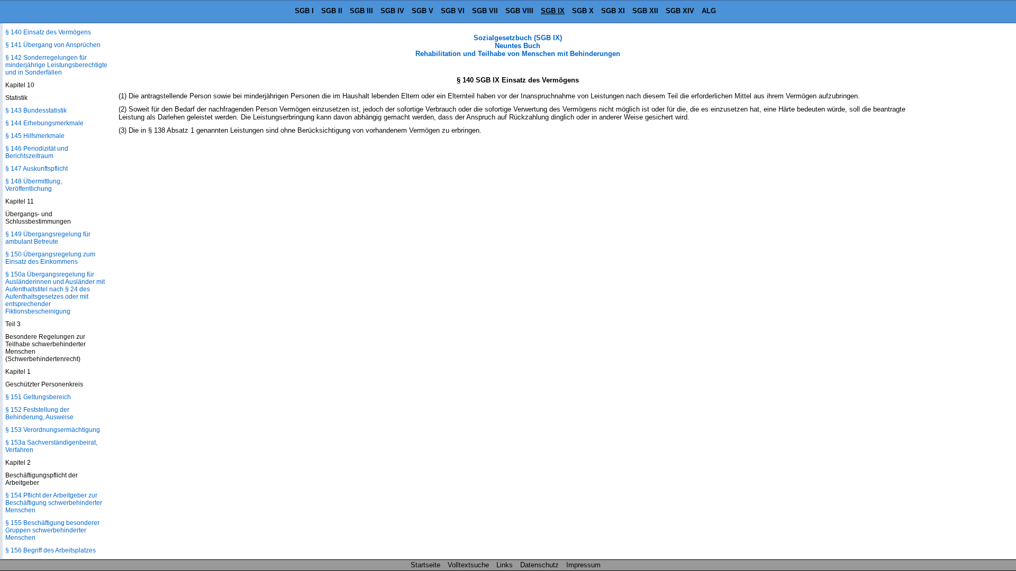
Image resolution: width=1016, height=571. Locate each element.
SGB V (422, 11)
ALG (709, 11)
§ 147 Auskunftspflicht (36, 168)
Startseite (425, 565)
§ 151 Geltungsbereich (38, 397)
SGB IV (392, 11)
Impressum (583, 565)
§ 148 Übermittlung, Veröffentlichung (33, 185)
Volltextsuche (468, 565)
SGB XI (613, 11)
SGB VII (485, 11)
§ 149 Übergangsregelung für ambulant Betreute (47, 238)
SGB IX (553, 11)
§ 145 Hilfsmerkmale (35, 136)
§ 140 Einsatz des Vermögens (48, 32)
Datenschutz (539, 565)
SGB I (304, 11)
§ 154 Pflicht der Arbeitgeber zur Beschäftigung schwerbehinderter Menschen (53, 503)
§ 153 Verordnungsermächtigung (52, 430)
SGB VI (453, 11)
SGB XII (645, 11)
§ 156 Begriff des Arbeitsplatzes (50, 550)
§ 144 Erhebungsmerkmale (44, 123)
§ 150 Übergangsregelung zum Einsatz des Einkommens (50, 258)
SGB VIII (519, 11)
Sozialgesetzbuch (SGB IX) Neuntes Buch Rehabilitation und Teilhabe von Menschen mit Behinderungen (517, 46)
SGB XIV (680, 11)
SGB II (331, 11)
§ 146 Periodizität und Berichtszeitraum (36, 152)
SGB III (361, 11)
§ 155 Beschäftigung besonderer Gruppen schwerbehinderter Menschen (52, 530)
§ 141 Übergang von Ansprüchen (53, 45)
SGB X (583, 11)
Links (504, 565)
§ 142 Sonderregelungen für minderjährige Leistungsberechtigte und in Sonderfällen (56, 65)
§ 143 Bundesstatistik (36, 110)
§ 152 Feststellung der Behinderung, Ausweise (39, 413)
